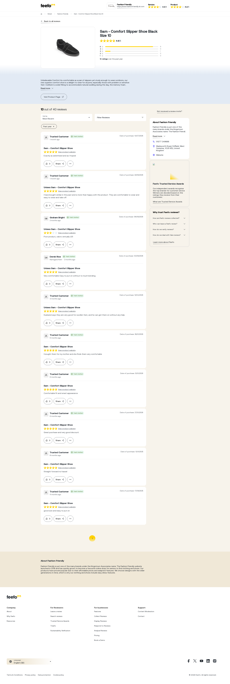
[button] (66, 117)
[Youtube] (201, 661)
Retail (50, 14)
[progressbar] (129, 46)
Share (58, 164)
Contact (141, 616)
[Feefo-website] (48, 6)
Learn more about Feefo (163, 242)
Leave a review (56, 611)
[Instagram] (214, 661)
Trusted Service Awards (59, 621)
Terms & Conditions (15, 675)
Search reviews (56, 616)
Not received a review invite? (169, 111)
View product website (66, 152)
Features (97, 611)
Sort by (45, 116)
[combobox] (66, 117)
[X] (195, 661)
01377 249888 (162, 141)
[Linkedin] (208, 661)
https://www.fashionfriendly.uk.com (130, 6)
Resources (11, 621)
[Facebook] (188, 661)
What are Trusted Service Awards (167, 202)
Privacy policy (30, 675)
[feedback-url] (50, 152)
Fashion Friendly (62, 14)
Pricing (96, 635)
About (9, 611)
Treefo (53, 626)
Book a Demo (99, 640)
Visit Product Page (52, 97)
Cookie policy (58, 675)
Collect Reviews (100, 616)
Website (159, 155)
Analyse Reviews (100, 631)
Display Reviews (100, 621)
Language (17, 660)
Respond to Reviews (102, 626)
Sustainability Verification (60, 631)
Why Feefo (11, 616)
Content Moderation (146, 611)
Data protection (44, 675)
